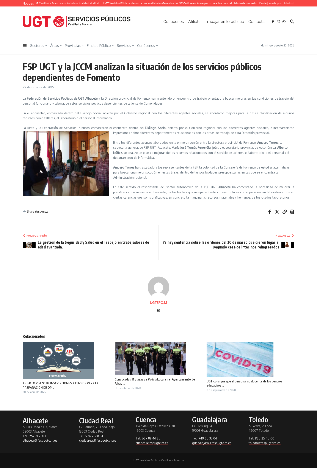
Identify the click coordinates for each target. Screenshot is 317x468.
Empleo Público (99, 45)
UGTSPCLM (158, 303)
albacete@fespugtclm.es (40, 440)
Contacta (256, 21)
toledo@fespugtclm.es (265, 443)
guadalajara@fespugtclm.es (211, 443)
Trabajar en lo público (224, 21)
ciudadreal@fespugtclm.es (97, 440)
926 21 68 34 (94, 436)
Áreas (54, 45)
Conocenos (173, 21)
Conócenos (146, 45)
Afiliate (194, 21)
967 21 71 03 (37, 436)
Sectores (37, 45)
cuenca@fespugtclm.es (152, 443)
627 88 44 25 (151, 438)
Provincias (73, 45)
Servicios (124, 45)
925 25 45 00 (264, 438)
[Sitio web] (158, 311)
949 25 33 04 (207, 438)
